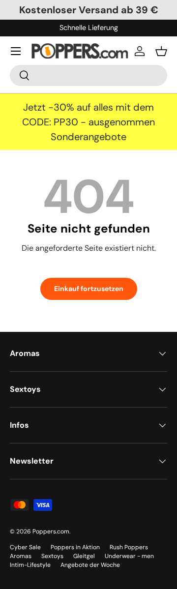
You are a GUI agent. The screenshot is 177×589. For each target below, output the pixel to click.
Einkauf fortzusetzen (88, 288)
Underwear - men (129, 556)
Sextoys (52, 556)
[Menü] (16, 51)
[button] (161, 51)
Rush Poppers (129, 547)
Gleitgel (84, 556)
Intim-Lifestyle (30, 565)
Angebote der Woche (90, 565)
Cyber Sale (25, 547)
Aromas (20, 556)
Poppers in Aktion (75, 547)
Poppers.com (50, 531)
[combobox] (88, 75)
